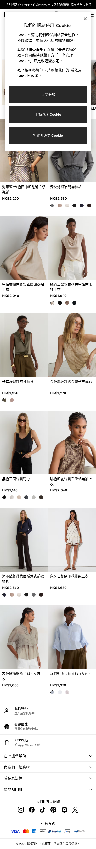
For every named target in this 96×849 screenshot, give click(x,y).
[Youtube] (64, 809)
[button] (48, 755)
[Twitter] (75, 809)
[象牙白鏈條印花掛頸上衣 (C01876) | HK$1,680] (72, 540)
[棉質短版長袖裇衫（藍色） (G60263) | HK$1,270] (72, 637)
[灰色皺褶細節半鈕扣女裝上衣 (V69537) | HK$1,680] (24, 637)
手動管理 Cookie (48, 114)
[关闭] (85, 18)
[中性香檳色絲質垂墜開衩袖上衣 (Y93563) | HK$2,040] (24, 248)
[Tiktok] (42, 809)
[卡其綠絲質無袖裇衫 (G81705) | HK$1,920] (24, 345)
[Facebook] (31, 809)
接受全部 (48, 95)
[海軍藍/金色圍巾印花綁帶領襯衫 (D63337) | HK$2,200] (24, 150)
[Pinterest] (53, 809)
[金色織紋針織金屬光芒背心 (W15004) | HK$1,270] (72, 345)
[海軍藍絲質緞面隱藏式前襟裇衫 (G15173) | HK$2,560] (24, 540)
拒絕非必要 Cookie (48, 135)
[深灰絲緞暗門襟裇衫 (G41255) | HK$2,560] (72, 150)
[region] (48, 81)
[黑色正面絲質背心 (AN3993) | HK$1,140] (24, 442)
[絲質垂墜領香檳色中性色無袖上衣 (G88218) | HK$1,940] (72, 248)
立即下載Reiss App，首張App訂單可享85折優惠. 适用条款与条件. (48, 4)
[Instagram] (21, 809)
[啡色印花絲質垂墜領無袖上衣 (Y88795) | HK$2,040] (72, 442)
